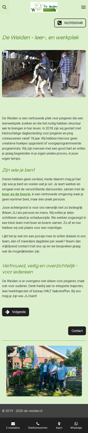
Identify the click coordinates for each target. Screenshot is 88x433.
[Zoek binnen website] (4, 7)
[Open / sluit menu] (83, 7)
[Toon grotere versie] (44, 73)
